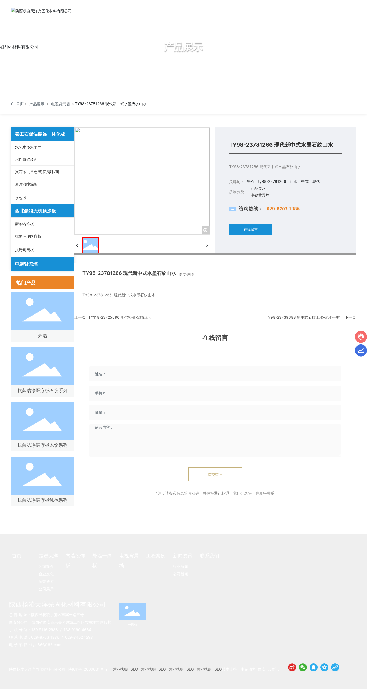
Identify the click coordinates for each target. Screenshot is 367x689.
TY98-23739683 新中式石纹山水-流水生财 (303, 317)
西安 (261, 669)
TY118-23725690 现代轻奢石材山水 (119, 317)
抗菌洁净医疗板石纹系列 (42, 390)
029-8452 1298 (79, 637)
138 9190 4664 (77, 629)
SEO (134, 669)
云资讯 (273, 669)
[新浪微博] (292, 667)
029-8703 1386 (283, 209)
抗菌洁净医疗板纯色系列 (42, 500)
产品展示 (36, 104)
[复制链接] (335, 667)
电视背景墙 (60, 104)
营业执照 (120, 669)
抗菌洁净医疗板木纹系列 (42, 445)
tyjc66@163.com (46, 644)
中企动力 (248, 669)
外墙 (42, 335)
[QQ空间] (324, 667)
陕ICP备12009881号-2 (87, 669)
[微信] (303, 667)
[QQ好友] (314, 667)
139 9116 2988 (44, 629)
